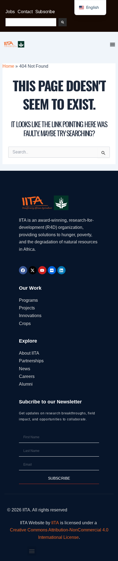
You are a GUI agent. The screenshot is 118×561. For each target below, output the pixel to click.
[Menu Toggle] (112, 44)
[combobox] (30, 22)
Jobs (10, 11)
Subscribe (45, 11)
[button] (31, 551)
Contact (25, 11)
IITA (55, 522)
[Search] (62, 22)
